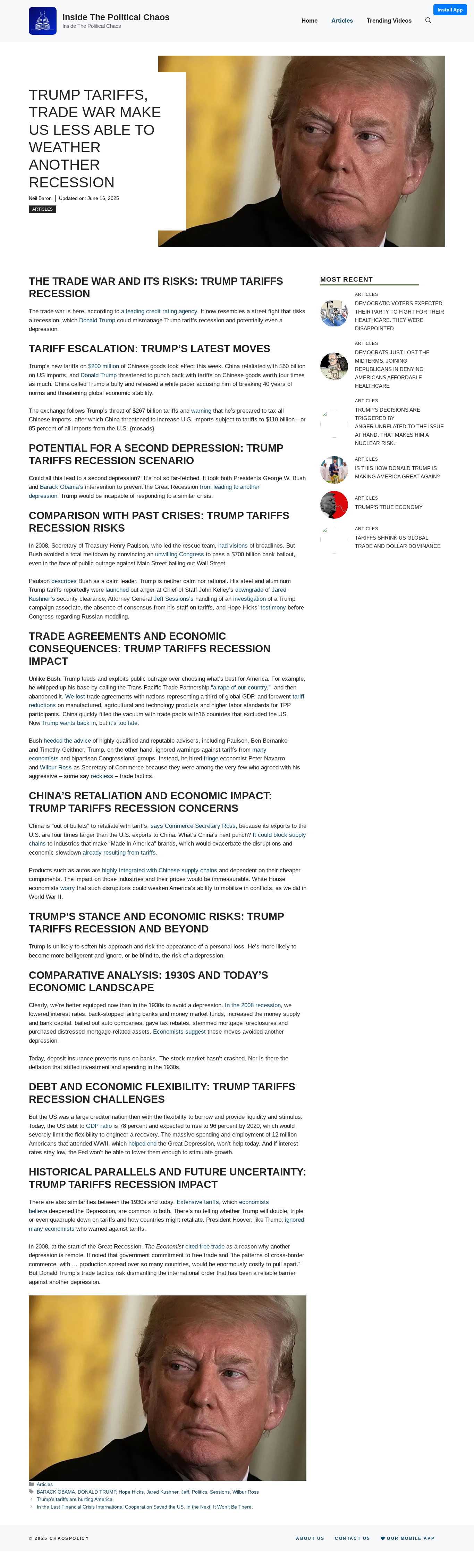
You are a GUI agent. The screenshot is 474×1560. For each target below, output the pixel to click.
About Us (310, 1538)
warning (201, 410)
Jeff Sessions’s (174, 599)
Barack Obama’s (62, 487)
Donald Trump (98, 320)
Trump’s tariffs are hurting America (74, 1499)
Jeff (185, 1492)
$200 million (103, 366)
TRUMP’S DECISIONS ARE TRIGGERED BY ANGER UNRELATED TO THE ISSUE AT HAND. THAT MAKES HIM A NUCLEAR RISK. (399, 426)
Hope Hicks (131, 1492)
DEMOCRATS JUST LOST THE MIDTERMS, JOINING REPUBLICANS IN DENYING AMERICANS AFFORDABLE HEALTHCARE (392, 369)
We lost (75, 696)
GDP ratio (99, 1126)
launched (117, 590)
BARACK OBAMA (56, 1492)
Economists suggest (179, 1031)
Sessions (220, 1492)
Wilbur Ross (56, 767)
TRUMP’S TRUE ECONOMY (389, 507)
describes (64, 581)
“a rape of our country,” (241, 687)
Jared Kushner (162, 1492)
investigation (249, 599)
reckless (102, 776)
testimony (273, 607)
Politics (199, 1492)
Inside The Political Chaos (116, 17)
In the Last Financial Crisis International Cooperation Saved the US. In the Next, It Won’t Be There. (145, 1507)
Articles (342, 20)
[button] (428, 21)
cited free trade (205, 1246)
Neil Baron (40, 198)
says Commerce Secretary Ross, (194, 826)
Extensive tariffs (198, 1202)
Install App (450, 10)
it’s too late (123, 723)
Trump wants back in (69, 723)
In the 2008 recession (253, 1005)
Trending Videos (389, 20)
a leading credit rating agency (159, 311)
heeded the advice (67, 740)
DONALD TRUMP (97, 1492)
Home (310, 20)
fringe (211, 758)
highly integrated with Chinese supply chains (159, 870)
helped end (142, 1143)
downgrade (249, 590)
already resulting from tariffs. (120, 852)
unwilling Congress (179, 554)
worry (67, 888)
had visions (233, 545)
